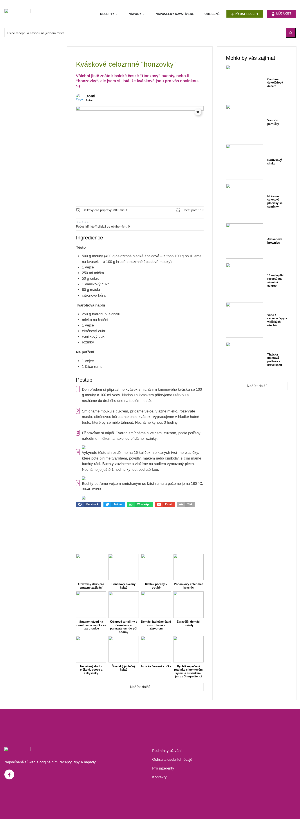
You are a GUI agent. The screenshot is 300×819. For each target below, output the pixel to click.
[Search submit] (291, 33)
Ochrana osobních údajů (172, 759)
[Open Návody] (143, 14)
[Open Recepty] (116, 14)
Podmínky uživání (167, 751)
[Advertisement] (33, 112)
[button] (88, 504)
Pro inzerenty (163, 768)
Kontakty (159, 777)
